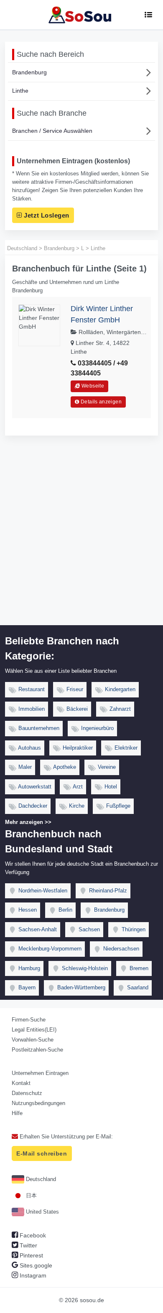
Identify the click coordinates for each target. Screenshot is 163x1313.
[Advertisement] (81, 539)
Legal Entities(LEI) (34, 1030)
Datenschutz (27, 1093)
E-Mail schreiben (41, 1153)
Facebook (32, 1235)
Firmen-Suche (29, 1019)
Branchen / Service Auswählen (52, 130)
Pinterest (30, 1255)
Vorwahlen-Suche (32, 1040)
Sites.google (35, 1265)
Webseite (92, 386)
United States (41, 1212)
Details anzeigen (100, 402)
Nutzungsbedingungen (38, 1103)
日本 (30, 1195)
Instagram (32, 1275)
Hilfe (17, 1113)
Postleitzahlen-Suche (37, 1050)
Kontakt (21, 1083)
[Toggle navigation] (148, 14)
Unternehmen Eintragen (40, 1073)
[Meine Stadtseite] (81, 14)
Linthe (20, 90)
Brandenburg (29, 72)
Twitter (27, 1245)
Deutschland (40, 1179)
